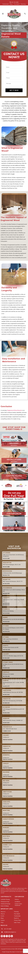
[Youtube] (9, 936)
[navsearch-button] (24, 14)
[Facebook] (2, 936)
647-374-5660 (7, 929)
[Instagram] (4, 936)
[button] (3, 13)
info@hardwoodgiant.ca (10, 932)
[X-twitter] (7, 936)
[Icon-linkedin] (12, 936)
